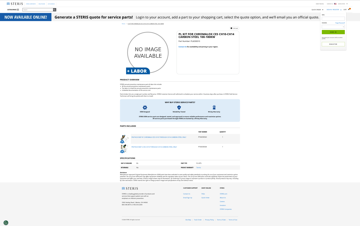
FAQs (203, 194)
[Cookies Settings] (6, 222)
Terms (198, 168)
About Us (223, 198)
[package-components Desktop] (124, 143)
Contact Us (330, 3)
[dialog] (333, 31)
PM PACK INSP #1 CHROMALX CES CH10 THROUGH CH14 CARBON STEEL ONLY (159, 137)
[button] (54, 9)
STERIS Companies (226, 209)
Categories (12, 10)
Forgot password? (340, 23)
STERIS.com (223, 194)
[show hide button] (343, 26)
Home (123, 24)
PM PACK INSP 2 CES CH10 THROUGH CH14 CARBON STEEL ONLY (154, 147)
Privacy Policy (209, 220)
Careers (222, 201)
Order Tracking (320, 3)
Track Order (198, 220)
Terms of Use (233, 220)
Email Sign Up (187, 198)
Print (235, 28)
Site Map (188, 220)
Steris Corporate (31, 4)
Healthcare (42, 4)
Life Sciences (51, 4)
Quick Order (205, 198)
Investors (223, 205)
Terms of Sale (221, 220)
